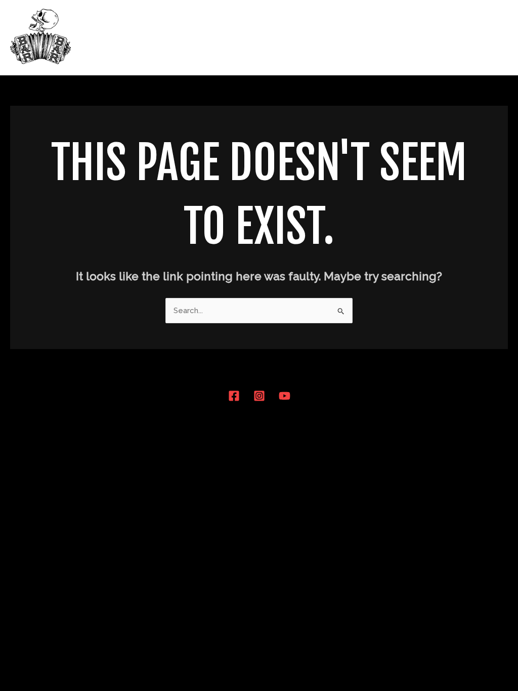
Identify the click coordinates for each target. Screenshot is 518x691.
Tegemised (426, 37)
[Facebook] (234, 396)
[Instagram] (259, 396)
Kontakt (483, 37)
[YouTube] (284, 396)
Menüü (299, 37)
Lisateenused (357, 37)
